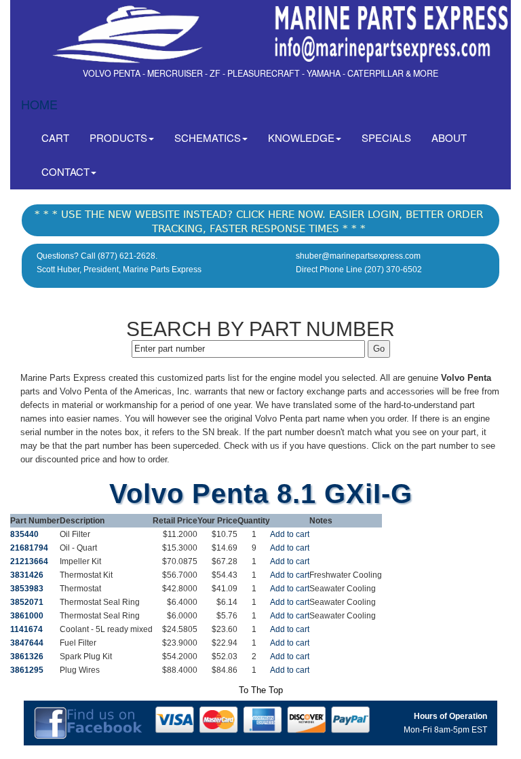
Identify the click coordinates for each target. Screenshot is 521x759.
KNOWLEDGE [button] (301, 137)
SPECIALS (386, 137)
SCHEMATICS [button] (207, 137)
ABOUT (449, 137)
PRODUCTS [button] (118, 137)
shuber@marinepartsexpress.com (358, 256)
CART (60, 137)
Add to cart (289, 534)
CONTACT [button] (65, 171)
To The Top (261, 690)
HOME (39, 104)
